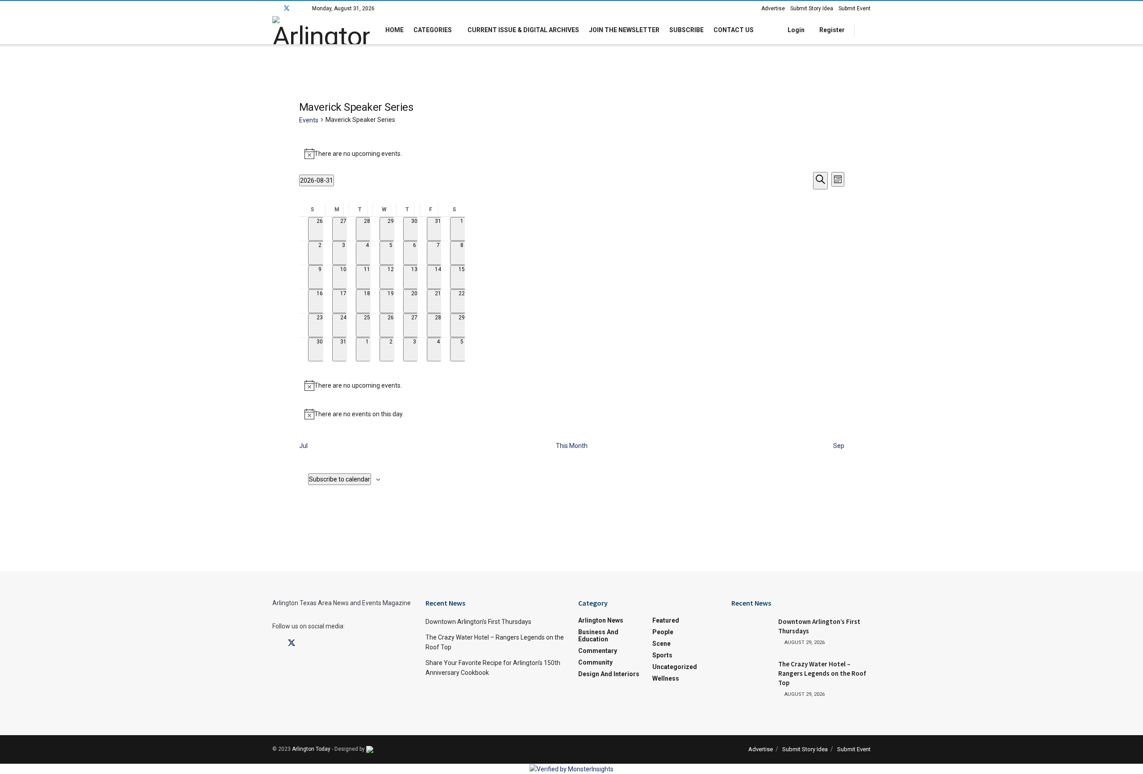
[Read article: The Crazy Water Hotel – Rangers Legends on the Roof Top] (751, 673)
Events (308, 120)
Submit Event (854, 8)
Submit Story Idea (811, 8)
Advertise (773, 8)
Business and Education (598, 635)
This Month (572, 445)
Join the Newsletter (624, 29)
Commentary (597, 650)
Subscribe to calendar (339, 479)
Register (831, 29)
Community (595, 662)
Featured (665, 620)
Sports (662, 655)
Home (394, 29)
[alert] (571, 153)
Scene (661, 643)
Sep (838, 445)
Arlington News (600, 620)
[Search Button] (867, 30)
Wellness (665, 678)
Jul (303, 445)
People (662, 632)
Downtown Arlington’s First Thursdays (478, 621)
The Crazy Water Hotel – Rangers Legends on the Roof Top (822, 673)
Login (795, 29)
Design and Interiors (608, 674)
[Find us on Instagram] (298, 8)
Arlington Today (311, 749)
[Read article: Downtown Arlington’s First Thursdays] (751, 631)
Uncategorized (674, 666)
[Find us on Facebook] (274, 8)
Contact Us (733, 29)
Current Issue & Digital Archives (523, 29)
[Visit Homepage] (321, 30)
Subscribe (686, 29)
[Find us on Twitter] (287, 8)
